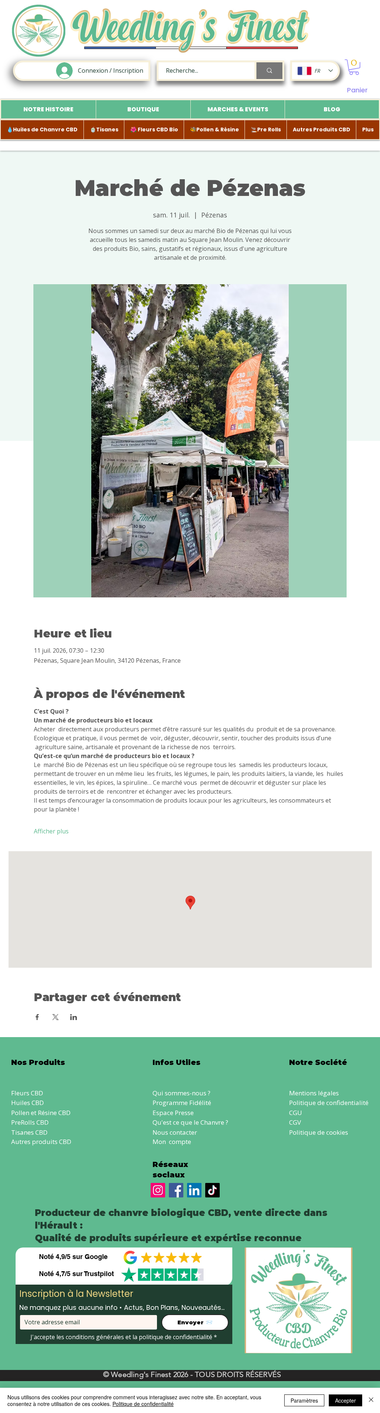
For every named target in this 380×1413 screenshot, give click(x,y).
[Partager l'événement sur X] (55, 1017)
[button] (354, 67)
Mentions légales (314, 1093)
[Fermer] (371, 1400)
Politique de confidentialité (328, 1102)
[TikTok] (212, 1190)
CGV (295, 1122)
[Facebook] (176, 1190)
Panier (357, 90)
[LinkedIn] (194, 1190)
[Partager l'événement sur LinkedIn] (73, 1017)
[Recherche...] (268, 70)
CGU (295, 1112)
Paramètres (304, 1400)
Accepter (345, 1400)
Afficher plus (51, 831)
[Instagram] (158, 1190)
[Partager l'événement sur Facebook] (37, 1017)
